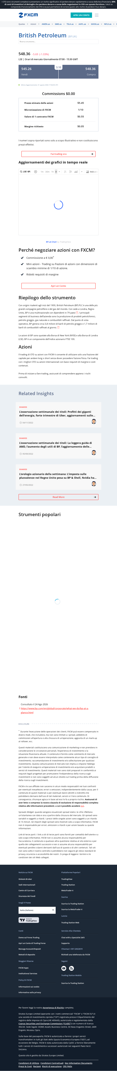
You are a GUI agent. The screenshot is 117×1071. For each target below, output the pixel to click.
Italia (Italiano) (26, 910)
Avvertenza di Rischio (53, 1007)
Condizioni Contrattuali (52, 1063)
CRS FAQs (67, 1066)
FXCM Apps (23, 968)
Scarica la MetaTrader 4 (71, 909)
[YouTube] (63, 968)
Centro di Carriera (27, 890)
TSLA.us (70, 24)
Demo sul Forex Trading (29, 937)
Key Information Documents (78, 1063)
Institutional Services (28, 973)
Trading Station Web (70, 922)
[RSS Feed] (71, 968)
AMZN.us (46, 24)
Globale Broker (25, 879)
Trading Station (68, 884)
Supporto (65, 943)
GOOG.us (95, 24)
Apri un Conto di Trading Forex (32, 943)
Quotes (22, 24)
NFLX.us (107, 24)
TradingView (66, 879)
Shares (23, 407)
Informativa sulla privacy (30, 992)
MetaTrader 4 (67, 890)
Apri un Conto (81, 15)
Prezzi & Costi (25, 1066)
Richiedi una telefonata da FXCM (75, 954)
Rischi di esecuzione (52, 1066)
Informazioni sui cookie (29, 986)
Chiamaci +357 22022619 (71, 949)
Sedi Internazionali (27, 884)
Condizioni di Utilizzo (29, 1063)
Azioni (33, 24)
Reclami (37, 1066)
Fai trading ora (58, 154)
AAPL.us (82, 24)
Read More (58, 497)
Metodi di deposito (27, 954)
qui (82, 806)
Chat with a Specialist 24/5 (72, 937)
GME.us (58, 24)
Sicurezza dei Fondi (27, 896)
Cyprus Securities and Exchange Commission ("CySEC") (45, 1023)
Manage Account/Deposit (30, 949)
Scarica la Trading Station (72, 903)
